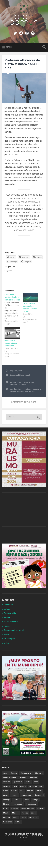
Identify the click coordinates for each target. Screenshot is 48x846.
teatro (23, 817)
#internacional (26, 773)
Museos (15, 813)
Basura (23, 786)
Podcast (7, 626)
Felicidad (17, 800)
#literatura (39, 773)
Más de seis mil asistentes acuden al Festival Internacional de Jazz (25, 390)
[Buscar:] (24, 417)
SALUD (7, 634)
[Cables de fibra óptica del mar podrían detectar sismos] (30, 297)
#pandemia (17, 782)
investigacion (31, 804)
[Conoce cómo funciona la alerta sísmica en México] (14, 309)
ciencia (14, 791)
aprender (6, 786)
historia (6, 804)
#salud (28, 782)
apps (36, 782)
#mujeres (33, 777)
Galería (7, 617)
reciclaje (6, 817)
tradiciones (7, 822)
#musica (6, 782)
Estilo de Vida (10, 613)
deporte (14, 795)
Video (6, 643)
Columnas (8, 604)
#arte (5, 773)
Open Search (43, 47)
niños (33, 813)
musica (25, 813)
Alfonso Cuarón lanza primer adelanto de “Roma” (22, 383)
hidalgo (35, 800)
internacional (18, 804)
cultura (39, 791)
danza (5, 795)
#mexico (23, 777)
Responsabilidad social (20, 375)
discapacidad (26, 795)
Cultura (7, 609)
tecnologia (33, 817)
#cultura (14, 773)
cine (21, 791)
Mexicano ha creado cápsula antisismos (11, 343)
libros (5, 808)
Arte (15, 786)
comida (30, 791)
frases (26, 800)
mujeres (40, 808)
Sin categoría (9, 638)
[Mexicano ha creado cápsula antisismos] (12, 333)
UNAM (17, 822)
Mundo (6, 813)
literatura (14, 808)
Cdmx (5, 791)
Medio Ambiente (11, 621)
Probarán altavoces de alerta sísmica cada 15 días (22, 64)
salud (15, 817)
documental (39, 795)
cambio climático (35, 786)
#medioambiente (9, 777)
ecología (6, 800)
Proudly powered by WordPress (24, 834)
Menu (9, 47)
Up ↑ (24, 840)
